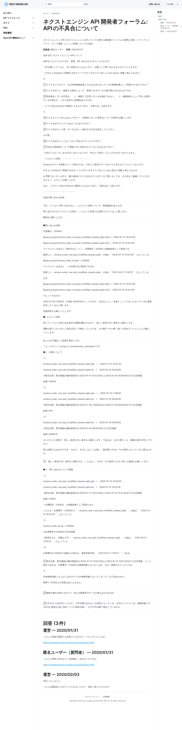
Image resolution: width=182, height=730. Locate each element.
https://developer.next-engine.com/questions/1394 (68, 642)
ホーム (46, 13)
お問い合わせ (154, 4)
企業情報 (106, 697)
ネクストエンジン (92, 697)
